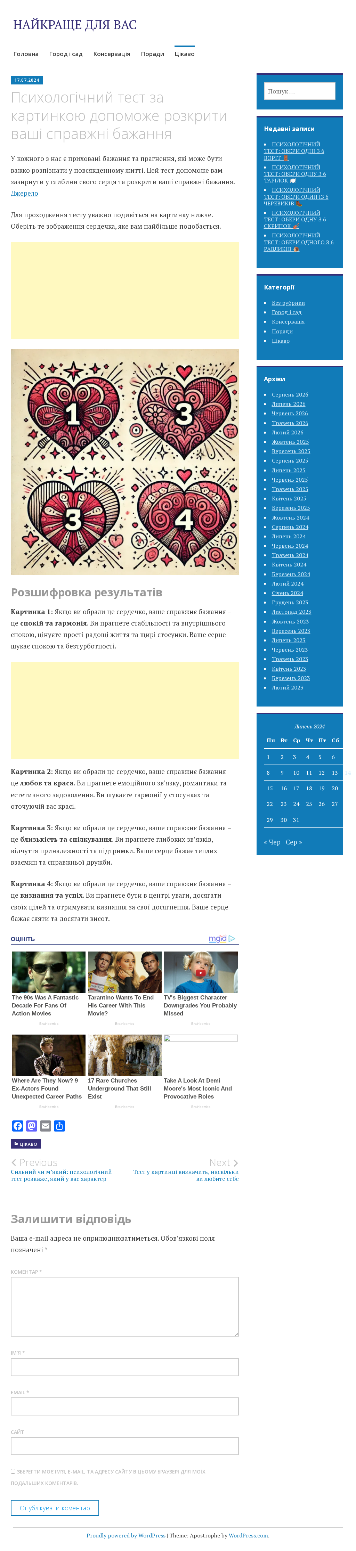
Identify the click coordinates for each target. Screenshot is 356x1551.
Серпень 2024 (290, 527)
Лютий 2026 (288, 432)
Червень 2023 (290, 649)
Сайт (17, 1432)
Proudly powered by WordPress (126, 1535)
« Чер (272, 842)
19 (321, 788)
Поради (152, 54)
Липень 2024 (289, 536)
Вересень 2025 (291, 451)
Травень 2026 (290, 423)
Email (20, 1392)
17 (296, 788)
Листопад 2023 (292, 611)
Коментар (26, 1271)
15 (270, 788)
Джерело (24, 193)
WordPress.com (248, 1535)
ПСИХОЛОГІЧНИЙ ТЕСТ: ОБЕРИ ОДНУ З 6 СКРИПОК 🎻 (295, 219)
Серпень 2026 (290, 394)
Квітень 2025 (289, 498)
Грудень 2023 (290, 602)
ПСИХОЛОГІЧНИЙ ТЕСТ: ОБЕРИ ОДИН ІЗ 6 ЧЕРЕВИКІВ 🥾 (296, 196)
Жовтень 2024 (290, 517)
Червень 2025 (290, 479)
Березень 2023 (291, 678)
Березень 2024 (291, 574)
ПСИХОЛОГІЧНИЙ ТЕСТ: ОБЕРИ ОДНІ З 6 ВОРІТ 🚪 (294, 150)
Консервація (111, 54)
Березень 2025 (291, 508)
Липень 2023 (289, 640)
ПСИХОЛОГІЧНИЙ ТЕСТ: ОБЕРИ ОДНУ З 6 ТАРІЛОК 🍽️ (295, 173)
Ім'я (18, 1352)
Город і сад (66, 54)
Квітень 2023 (289, 668)
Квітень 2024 (289, 564)
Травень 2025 (290, 489)
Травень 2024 (290, 555)
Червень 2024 (290, 545)
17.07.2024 (26, 80)
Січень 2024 (287, 593)
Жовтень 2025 (290, 442)
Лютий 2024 (288, 583)
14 (348, 772)
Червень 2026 (290, 413)
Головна (26, 54)
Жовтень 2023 (290, 621)
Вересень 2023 (291, 631)
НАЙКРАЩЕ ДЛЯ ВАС (75, 24)
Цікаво (185, 54)
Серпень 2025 (290, 460)
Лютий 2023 (288, 687)
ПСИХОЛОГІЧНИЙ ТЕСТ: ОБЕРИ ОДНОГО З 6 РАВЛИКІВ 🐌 (299, 241)
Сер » (294, 842)
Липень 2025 (289, 470)
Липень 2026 (289, 404)
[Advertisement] (125, 299)
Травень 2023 (290, 659)
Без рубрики (288, 303)
